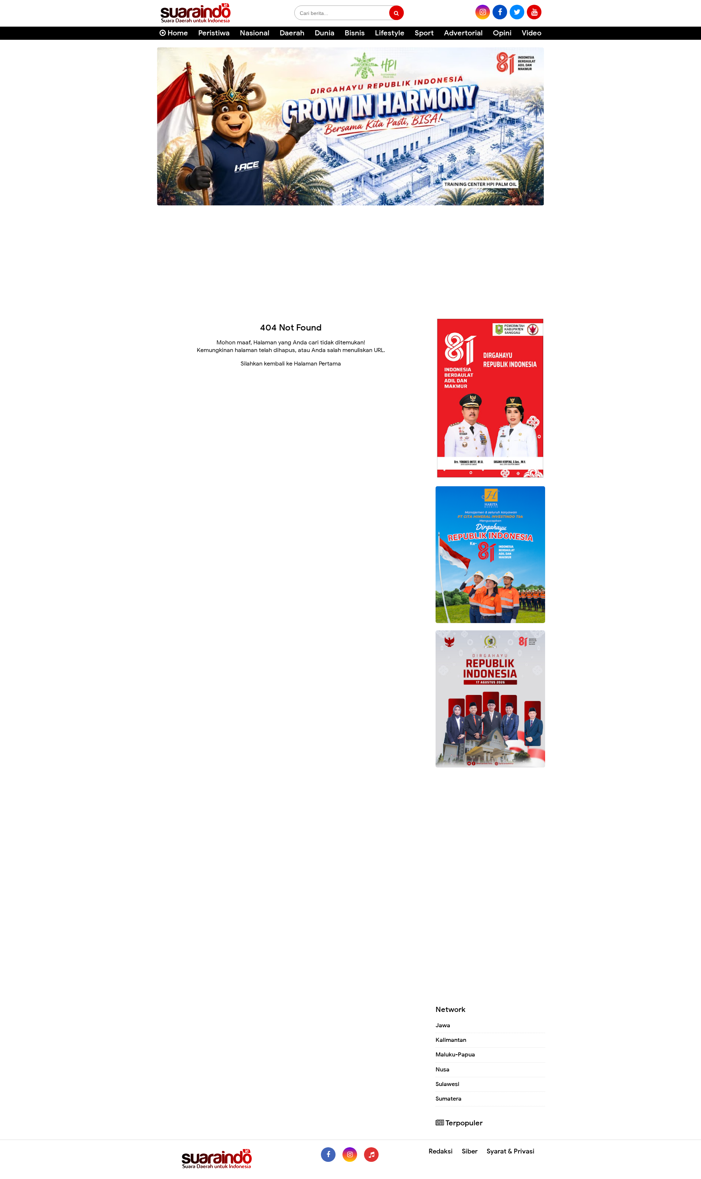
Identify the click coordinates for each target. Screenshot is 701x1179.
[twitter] (517, 12)
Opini (502, 33)
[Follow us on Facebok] (328, 1154)
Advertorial (463, 33)
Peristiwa (214, 33)
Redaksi (441, 1151)
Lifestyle (390, 33)
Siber (470, 1151)
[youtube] (534, 12)
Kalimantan (451, 1040)
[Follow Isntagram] (349, 1154)
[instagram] (482, 12)
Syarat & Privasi (511, 1151)
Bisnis (355, 33)
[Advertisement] (350, 259)
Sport (424, 33)
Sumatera (448, 1098)
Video (531, 33)
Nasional (254, 33)
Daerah (292, 33)
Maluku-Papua (455, 1054)
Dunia (324, 33)
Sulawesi (447, 1084)
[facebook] (500, 12)
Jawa (443, 1025)
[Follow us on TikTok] (371, 1154)
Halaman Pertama (317, 363)
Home (177, 33)
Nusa (442, 1069)
